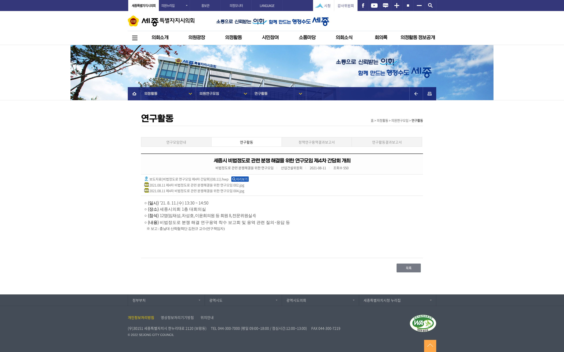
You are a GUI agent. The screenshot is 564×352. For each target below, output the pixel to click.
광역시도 (216, 300)
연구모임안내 (176, 142)
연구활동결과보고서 (387, 142)
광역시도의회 (296, 300)
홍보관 (205, 5)
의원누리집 (167, 5)
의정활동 (233, 37)
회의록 (381, 37)
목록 (409, 268)
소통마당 (307, 37)
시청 (327, 5)
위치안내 (207, 317)
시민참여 (270, 37)
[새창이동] (363, 5)
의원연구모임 (209, 94)
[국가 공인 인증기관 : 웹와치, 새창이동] (423, 323)
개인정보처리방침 (141, 317)
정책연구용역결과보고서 (317, 142)
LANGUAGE (267, 5)
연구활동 (261, 94)
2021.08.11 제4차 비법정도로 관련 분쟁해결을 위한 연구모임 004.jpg (196, 190)
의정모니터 (236, 5)
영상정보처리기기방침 (177, 317)
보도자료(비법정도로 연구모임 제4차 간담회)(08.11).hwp (188, 179)
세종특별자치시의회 (144, 5)
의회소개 (160, 37)
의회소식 (344, 37)
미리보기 (242, 179)
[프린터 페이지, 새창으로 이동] (429, 93)
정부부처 (139, 300)
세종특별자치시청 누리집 (382, 300)
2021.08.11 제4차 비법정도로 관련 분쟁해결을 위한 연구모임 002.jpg (196, 184)
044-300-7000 (229, 328)
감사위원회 (346, 5)
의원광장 (196, 37)
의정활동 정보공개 (418, 37)
